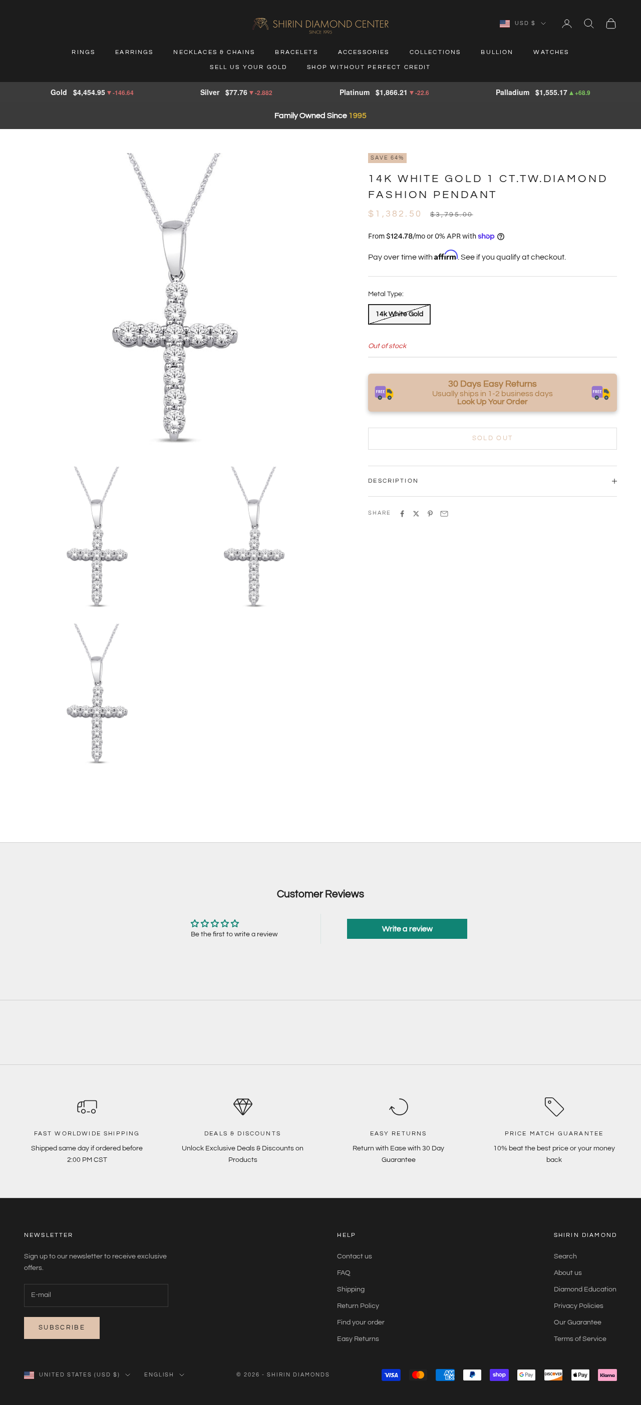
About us (568, 1272)
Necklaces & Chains (214, 52)
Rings (83, 52)
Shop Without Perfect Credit (369, 67)
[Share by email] (444, 514)
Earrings (134, 52)
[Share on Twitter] (416, 514)
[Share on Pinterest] (430, 514)
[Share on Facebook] (402, 514)
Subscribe (62, 1327)
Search (565, 1256)
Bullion (497, 52)
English (159, 1374)
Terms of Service (580, 1338)
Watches (551, 52)
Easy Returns (358, 1338)
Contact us (354, 1256)
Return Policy (358, 1305)
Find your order (361, 1322)
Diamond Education (585, 1289)
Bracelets (296, 52)
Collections (435, 52)
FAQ (344, 1272)
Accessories (364, 52)
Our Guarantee (577, 1322)
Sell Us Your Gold (248, 67)
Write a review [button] (407, 929)
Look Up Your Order (492, 402)
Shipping (351, 1289)
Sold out (492, 438)
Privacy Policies (578, 1305)
